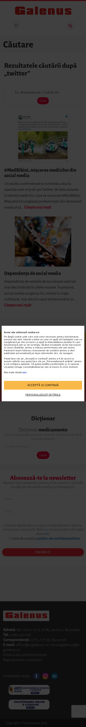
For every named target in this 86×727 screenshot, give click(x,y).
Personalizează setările (43, 394)
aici (24, 372)
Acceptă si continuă (43, 385)
